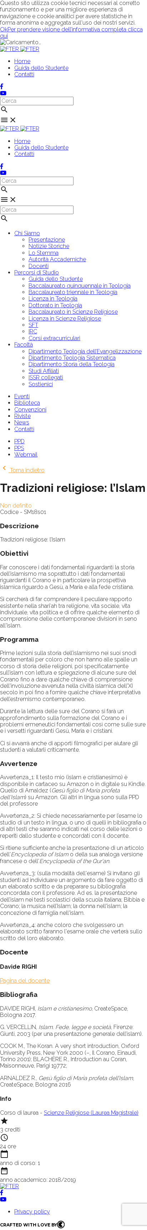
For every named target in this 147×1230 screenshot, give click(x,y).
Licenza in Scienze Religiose (65, 318)
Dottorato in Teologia (55, 305)
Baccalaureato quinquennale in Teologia (80, 285)
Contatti (24, 74)
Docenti (39, 266)
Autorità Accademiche (57, 259)
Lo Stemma (44, 252)
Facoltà (23, 344)
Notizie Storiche (49, 246)
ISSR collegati (46, 377)
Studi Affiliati (44, 371)
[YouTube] (3, 93)
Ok (3, 29)
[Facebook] (1, 86)
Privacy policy (32, 1211)
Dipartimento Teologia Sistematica (72, 357)
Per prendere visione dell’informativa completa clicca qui (71, 32)
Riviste (22, 416)
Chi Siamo (27, 233)
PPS (19, 448)
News (21, 422)
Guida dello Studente (41, 68)
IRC (33, 331)
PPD (19, 441)
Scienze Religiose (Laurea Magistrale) (91, 1112)
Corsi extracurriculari (54, 338)
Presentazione (47, 239)
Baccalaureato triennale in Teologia (73, 292)
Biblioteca (27, 402)
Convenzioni (30, 409)
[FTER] (19, 49)
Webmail (25, 454)
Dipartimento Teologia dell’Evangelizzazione (85, 351)
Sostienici (41, 384)
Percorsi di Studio (36, 272)
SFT (33, 325)
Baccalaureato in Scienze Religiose (73, 311)
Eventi (22, 396)
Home (22, 61)
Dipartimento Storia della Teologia (72, 364)
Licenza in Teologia (53, 298)
